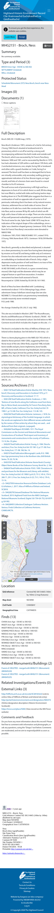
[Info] (4, 532)
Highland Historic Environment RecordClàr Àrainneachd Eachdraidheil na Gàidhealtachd (24, 16)
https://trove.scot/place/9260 (13, 709)
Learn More (10, 37)
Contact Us (27, 882)
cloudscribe (28, 903)
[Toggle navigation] (48, 10)
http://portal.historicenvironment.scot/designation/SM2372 (26, 700)
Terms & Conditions (27, 885)
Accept (22, 37)
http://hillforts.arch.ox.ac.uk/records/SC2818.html (22, 694)
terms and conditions (36, 574)
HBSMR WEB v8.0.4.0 (32, 900)
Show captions (9, 103)
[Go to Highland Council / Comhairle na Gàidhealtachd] (12, 5)
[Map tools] (4, 537)
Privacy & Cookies (27, 888)
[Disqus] (27, 770)
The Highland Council (34, 910)
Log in (27, 906)
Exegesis (23, 897)
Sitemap (27, 891)
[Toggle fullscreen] (49, 523)
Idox (32, 897)
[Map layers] (4, 523)
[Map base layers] (4, 528)
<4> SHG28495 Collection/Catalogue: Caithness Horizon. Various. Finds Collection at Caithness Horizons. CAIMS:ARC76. (25, 508)
